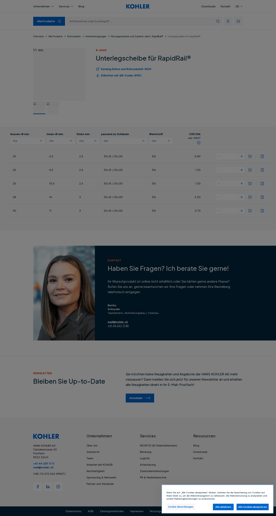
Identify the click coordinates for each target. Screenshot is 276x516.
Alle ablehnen (223, 506)
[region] (217, 499)
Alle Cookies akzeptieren (252, 506)
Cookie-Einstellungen (180, 506)
